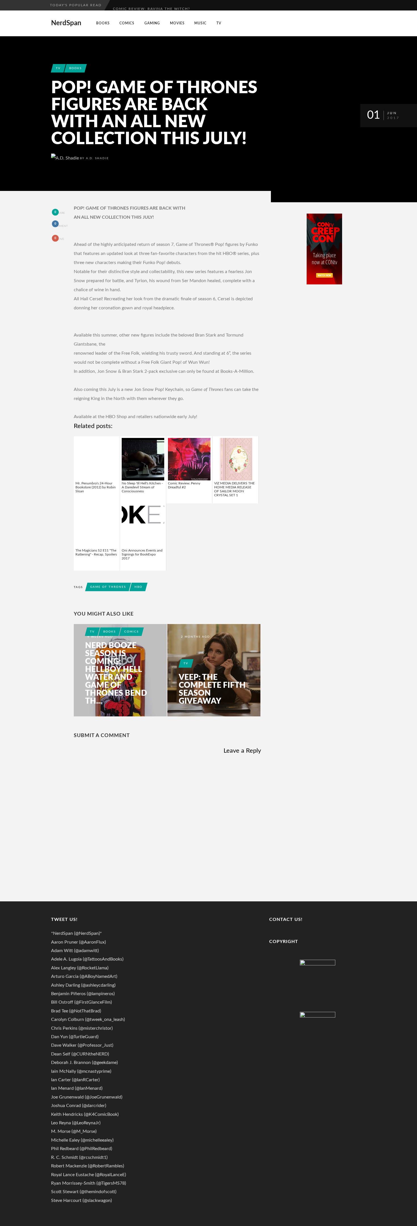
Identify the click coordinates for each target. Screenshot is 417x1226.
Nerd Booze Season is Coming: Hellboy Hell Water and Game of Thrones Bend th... (116, 673)
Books (103, 23)
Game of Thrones (108, 587)
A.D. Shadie (97, 158)
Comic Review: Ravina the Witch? (151, 5)
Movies (177, 23)
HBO (138, 587)
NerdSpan (66, 23)
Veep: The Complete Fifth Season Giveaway (212, 689)
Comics (126, 23)
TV (218, 23)
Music (200, 23)
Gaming (152, 23)
